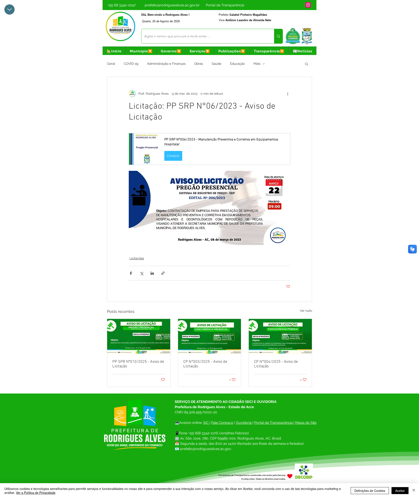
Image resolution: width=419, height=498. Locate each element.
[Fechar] (413, 491)
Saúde (216, 64)
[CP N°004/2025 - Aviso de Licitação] (280, 336)
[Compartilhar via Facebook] (131, 273)
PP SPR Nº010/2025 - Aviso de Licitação (138, 364)
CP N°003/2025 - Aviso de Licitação (205, 364)
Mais (257, 64)
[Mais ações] (287, 93)
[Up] (9, 9)
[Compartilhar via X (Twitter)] (141, 273)
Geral (111, 64)
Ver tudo (306, 310)
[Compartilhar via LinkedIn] (152, 273)
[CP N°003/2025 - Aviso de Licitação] (209, 336)
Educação (237, 64)
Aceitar (400, 490)
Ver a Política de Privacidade (35, 492)
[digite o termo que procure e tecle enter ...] (278, 36)
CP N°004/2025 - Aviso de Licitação (276, 364)
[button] (141, 51)
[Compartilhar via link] (163, 273)
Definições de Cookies (369, 490)
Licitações (137, 258)
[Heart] (290, 476)
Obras (198, 64)
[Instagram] (308, 5)
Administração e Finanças (166, 64)
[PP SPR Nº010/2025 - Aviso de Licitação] (138, 336)
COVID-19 (131, 64)
